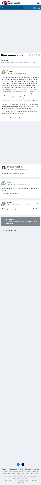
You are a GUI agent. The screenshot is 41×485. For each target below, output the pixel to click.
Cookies (36, 469)
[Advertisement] (20, 31)
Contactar (28, 469)
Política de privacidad (16, 469)
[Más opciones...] (37, 72)
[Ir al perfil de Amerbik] (4, 72)
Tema (4, 469)
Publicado (18, 73)
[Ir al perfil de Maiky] (4, 183)
